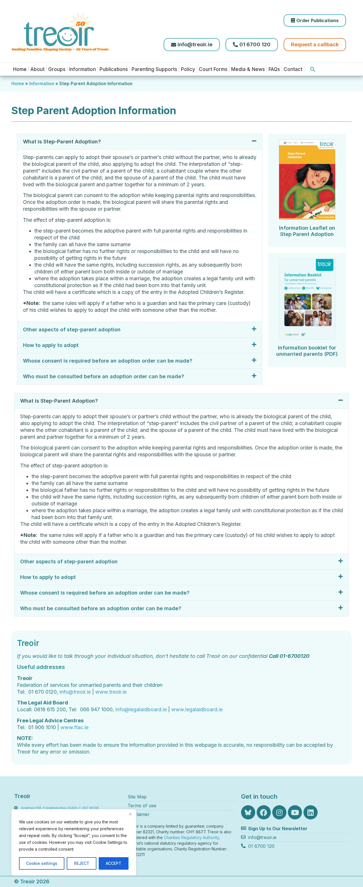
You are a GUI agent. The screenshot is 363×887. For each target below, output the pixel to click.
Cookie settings (41, 863)
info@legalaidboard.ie (141, 709)
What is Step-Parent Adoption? (62, 142)
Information (82, 69)
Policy (188, 69)
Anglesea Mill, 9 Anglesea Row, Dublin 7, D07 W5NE (60, 808)
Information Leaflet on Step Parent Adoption (307, 231)
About (37, 69)
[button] (312, 69)
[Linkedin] (310, 812)
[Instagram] (279, 812)
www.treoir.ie (110, 692)
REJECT (81, 863)
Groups (57, 69)
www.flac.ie (74, 727)
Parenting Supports (154, 69)
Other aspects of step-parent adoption (72, 329)
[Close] (130, 814)
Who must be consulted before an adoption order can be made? (103, 376)
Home (20, 69)
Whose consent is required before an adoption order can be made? (107, 361)
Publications (114, 69)
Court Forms (213, 69)
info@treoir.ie (75, 692)
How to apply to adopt (51, 345)
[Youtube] (295, 812)
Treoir (22, 796)
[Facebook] (264, 812)
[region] (73, 842)
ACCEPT (113, 863)
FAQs (274, 69)
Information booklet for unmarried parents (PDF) (307, 351)
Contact (293, 69)
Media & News (248, 69)
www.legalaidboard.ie (197, 709)
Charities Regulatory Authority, (192, 837)
